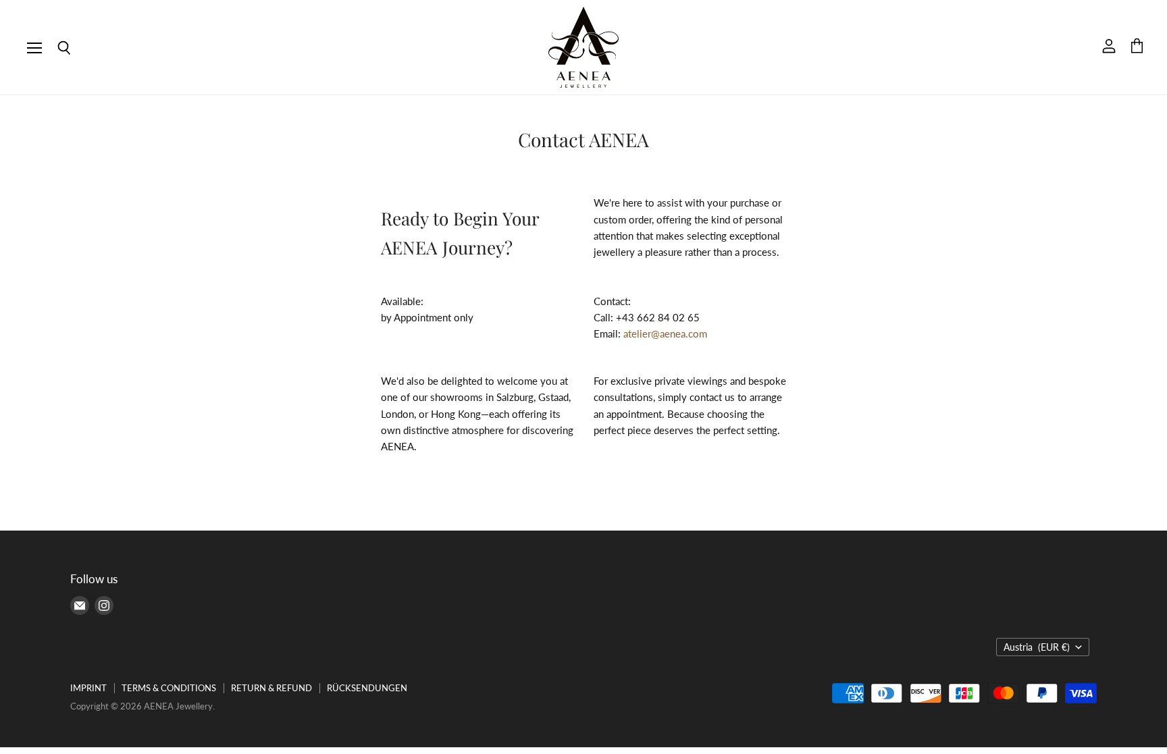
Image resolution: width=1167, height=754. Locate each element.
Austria (1037, 647)
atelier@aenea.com (665, 333)
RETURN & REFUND (271, 687)
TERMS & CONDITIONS (169, 687)
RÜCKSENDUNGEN (367, 687)
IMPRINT (88, 687)
